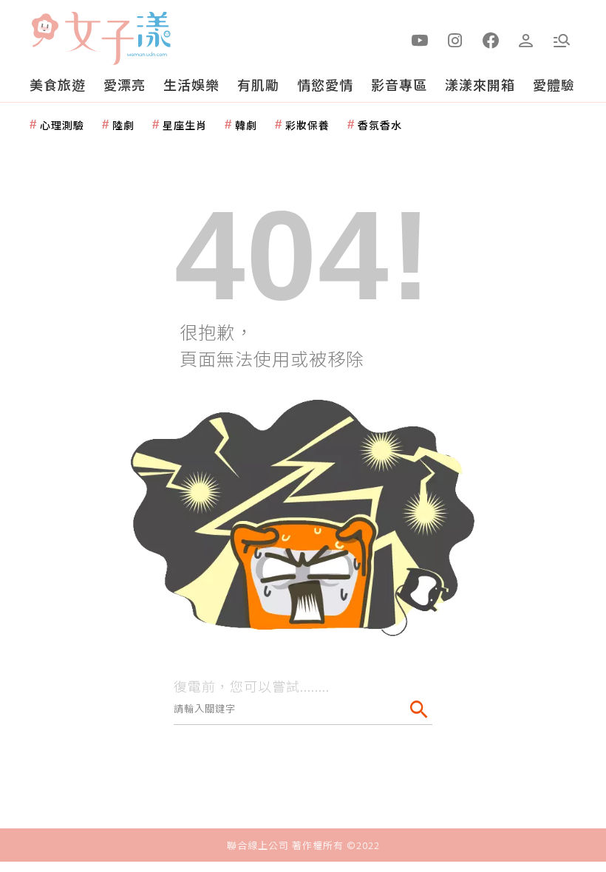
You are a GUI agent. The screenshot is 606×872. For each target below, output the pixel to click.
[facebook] (490, 39)
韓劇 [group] (246, 124)
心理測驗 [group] (62, 124)
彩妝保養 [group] (307, 124)
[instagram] (455, 39)
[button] (561, 39)
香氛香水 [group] (380, 124)
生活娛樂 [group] (191, 84)
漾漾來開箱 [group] (480, 84)
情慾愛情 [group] (325, 84)
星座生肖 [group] (185, 124)
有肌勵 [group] (258, 84)
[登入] (526, 39)
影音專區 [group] (399, 84)
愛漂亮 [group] (124, 84)
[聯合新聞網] (44, 31)
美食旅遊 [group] (58, 84)
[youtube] (420, 39)
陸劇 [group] (123, 124)
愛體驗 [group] (554, 84)
